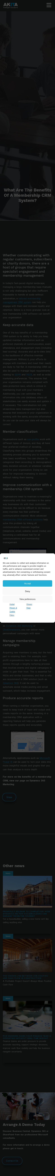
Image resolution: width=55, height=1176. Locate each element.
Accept (27, 583)
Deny (27, 591)
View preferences (27, 599)
